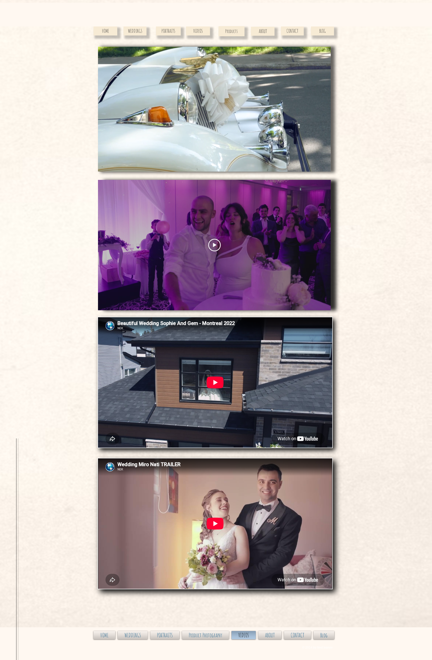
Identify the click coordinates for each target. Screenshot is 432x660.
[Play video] (214, 245)
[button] (324, 166)
